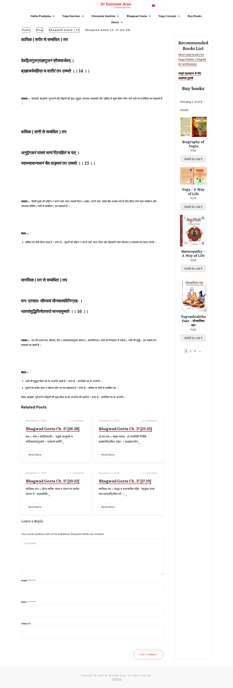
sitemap (117, 679)
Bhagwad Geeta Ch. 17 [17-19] (125, 480)
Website (26, 623)
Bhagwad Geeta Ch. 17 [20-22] (52, 480)
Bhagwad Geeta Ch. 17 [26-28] (53, 428)
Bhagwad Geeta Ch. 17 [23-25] (125, 428)
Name (28, 580)
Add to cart (193, 159)
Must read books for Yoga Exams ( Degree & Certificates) (192, 59)
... (63, 441)
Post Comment (148, 654)
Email (28, 602)
